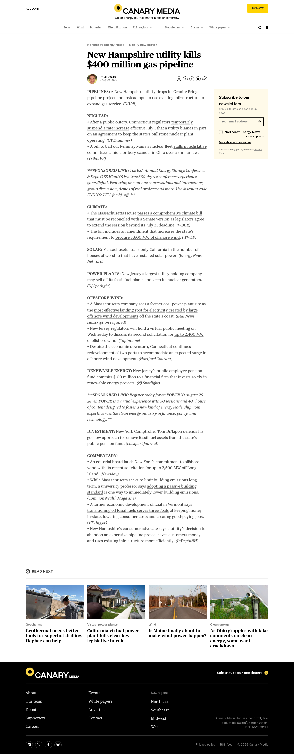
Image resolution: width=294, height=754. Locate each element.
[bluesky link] (58, 744)
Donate (258, 8)
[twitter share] (185, 78)
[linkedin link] (29, 744)
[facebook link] (48, 744)
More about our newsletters (235, 142)
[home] (147, 9)
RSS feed (226, 745)
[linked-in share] (179, 78)
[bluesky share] (198, 78)
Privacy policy (205, 745)
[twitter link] (38, 744)
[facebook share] (191, 78)
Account (33, 9)
